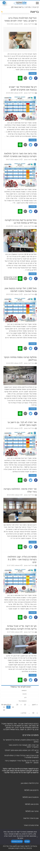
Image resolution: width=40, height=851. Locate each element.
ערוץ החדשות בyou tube (30, 783)
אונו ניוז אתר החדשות (31, 818)
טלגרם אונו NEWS (32, 804)
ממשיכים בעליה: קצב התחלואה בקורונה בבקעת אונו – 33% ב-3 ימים (22, 559)
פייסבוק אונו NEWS (31, 790)
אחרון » (23, 713)
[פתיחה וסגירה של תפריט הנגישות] (4, 3)
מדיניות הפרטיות (17, 841)
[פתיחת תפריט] (37, 3)
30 (33, 713)
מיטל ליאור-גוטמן (29, 24)
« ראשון (35, 705)
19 (13, 707)
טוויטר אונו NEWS (32, 811)
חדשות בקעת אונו (23, 846)
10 (25, 705)
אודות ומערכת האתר (31, 825)
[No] (37, 837)
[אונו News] (20, 2)
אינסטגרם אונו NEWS (31, 797)
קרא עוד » (32, 73)
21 (4, 707)
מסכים (27, 841)
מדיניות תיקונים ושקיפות (16, 848)
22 (4, 710)
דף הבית (36, 7)
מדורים (28, 7)
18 (17, 705)
